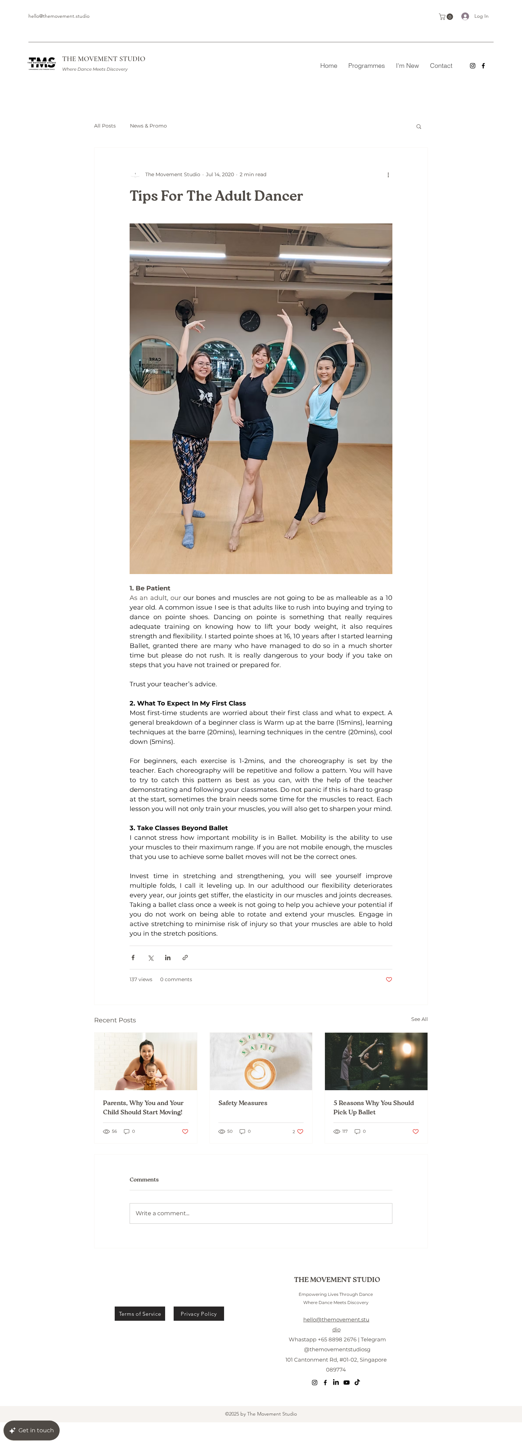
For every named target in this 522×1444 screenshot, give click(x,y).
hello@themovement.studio (58, 16)
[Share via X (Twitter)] (150, 957)
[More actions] (388, 175)
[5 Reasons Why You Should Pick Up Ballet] (376, 1061)
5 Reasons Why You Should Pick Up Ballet (373, 1108)
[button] (447, 16)
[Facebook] (483, 65)
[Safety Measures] (261, 1061)
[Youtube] (346, 1382)
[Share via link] (185, 957)
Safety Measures (242, 1103)
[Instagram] (472, 65)
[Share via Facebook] (133, 957)
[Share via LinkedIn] (167, 957)
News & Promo (148, 126)
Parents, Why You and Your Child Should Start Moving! (143, 1108)
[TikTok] (357, 1382)
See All (419, 1019)
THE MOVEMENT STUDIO (103, 59)
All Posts (105, 126)
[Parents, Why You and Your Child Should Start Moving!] (145, 1061)
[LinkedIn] (335, 1382)
